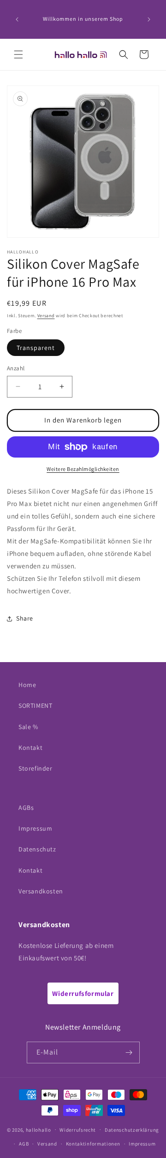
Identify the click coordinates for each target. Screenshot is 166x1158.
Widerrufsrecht (77, 1130)
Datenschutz (37, 849)
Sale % (28, 727)
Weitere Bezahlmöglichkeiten (83, 468)
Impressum (35, 828)
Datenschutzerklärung (132, 1130)
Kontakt (30, 747)
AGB (24, 1143)
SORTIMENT (35, 705)
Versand (46, 316)
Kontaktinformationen (93, 1143)
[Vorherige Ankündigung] (17, 19)
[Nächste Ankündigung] (149, 19)
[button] (18, 54)
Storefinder (35, 768)
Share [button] (24, 618)
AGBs (26, 807)
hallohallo (38, 1129)
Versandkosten (40, 891)
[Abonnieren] (129, 1052)
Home (27, 685)
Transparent (36, 348)
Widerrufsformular (82, 993)
